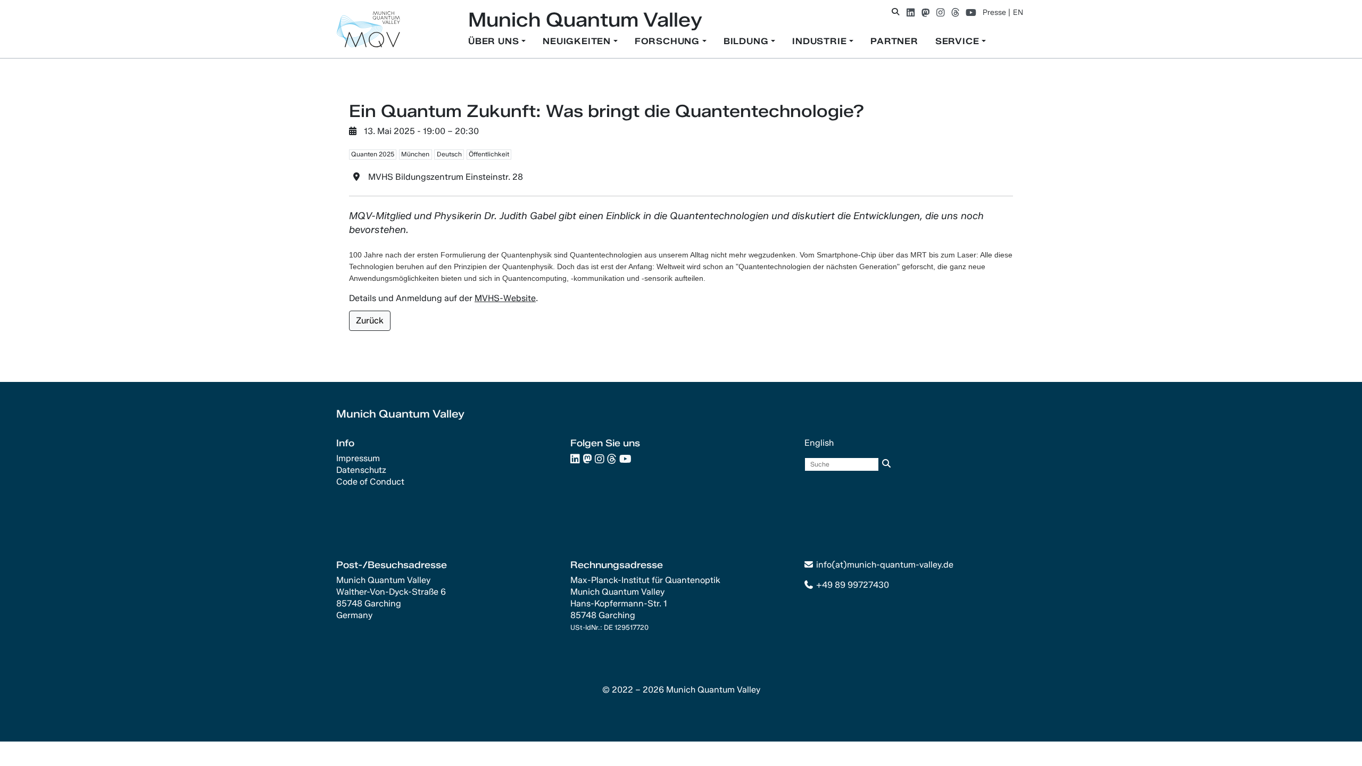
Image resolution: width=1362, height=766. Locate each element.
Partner (894, 41)
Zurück (370, 320)
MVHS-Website (505, 298)
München (415, 154)
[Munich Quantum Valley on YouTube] (971, 12)
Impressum (358, 458)
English (819, 443)
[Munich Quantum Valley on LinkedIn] (911, 12)
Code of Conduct (370, 482)
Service (958, 41)
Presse (994, 12)
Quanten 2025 (372, 154)
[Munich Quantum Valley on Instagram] (940, 12)
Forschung (668, 41)
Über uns (494, 41)
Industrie (820, 41)
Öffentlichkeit (489, 154)
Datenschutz (361, 470)
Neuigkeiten (578, 41)
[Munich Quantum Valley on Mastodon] (925, 12)
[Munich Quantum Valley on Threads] (955, 12)
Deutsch (449, 154)
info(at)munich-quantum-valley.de (884, 565)
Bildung (747, 41)
